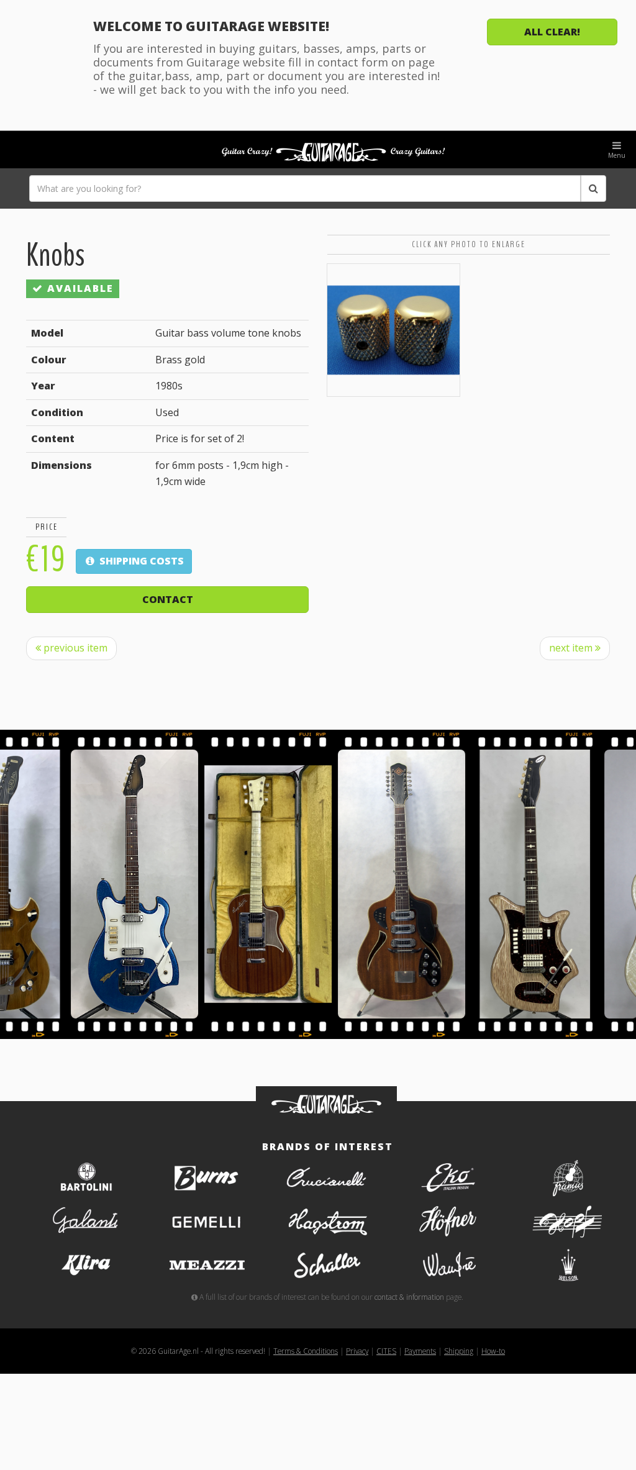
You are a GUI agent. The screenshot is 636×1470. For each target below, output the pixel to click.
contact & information (409, 1297)
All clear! (552, 32)
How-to (493, 1351)
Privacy (357, 1351)
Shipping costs (140, 561)
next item (572, 648)
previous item (74, 648)
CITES (386, 1351)
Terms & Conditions (305, 1351)
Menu (616, 155)
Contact (167, 599)
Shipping (458, 1351)
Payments (420, 1351)
